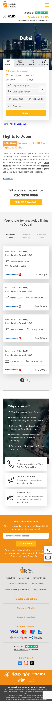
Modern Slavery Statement (17, 589)
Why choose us (40, 589)
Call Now (10, 143)
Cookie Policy (37, 583)
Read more (8, 178)
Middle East (15, 123)
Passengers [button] (18, 106)
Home (5, 123)
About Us (10, 577)
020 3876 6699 (40, 17)
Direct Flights (15, 75)
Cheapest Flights (26, 608)
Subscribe (26, 543)
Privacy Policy (34, 556)
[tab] (8, 63)
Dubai (25, 123)
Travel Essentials (26, 617)
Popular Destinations (26, 599)
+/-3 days (29, 79)
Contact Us (24, 577)
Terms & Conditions (18, 583)
